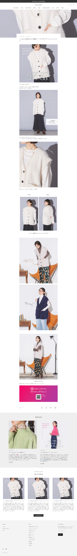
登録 (60, 534)
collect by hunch (6, 528)
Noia (3, 530)
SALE (53, 7)
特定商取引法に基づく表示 (33, 526)
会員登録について (32, 537)
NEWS (62, 7)
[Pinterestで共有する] (51, 408)
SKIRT (39, 7)
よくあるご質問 (31, 539)
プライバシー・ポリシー (33, 528)
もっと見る (42, 463)
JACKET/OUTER (28, 7)
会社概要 (30, 543)
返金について (31, 535)
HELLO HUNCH (28, 36)
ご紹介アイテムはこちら (38, 381)
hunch (4, 526)
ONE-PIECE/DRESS (46, 7)
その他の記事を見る (38, 515)
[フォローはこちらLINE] (6, 549)
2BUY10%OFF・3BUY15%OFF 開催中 (38, 1)
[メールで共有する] (55, 408)
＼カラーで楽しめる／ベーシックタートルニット (49, 452)
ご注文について (31, 532)
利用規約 (30, 541)
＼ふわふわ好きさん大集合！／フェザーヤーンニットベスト (13, 500)
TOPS (22, 7)
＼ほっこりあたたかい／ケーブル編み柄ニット (17, 452)
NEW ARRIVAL (16, 7)
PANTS (34, 7)
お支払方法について (32, 530)
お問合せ (30, 545)
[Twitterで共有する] (46, 408)
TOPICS (57, 7)
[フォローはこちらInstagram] (3, 549)
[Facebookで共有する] (42, 408)
